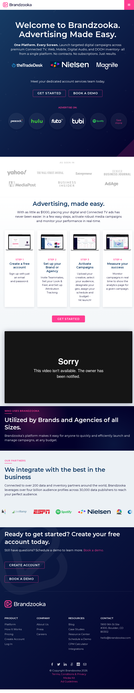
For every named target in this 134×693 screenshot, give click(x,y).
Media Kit (69, 677)
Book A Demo (85, 93)
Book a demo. (94, 550)
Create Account (24, 565)
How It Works (13, 629)
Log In (8, 644)
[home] (17, 5)
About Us (42, 624)
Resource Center (79, 634)
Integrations (76, 648)
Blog (71, 624)
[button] (129, 5)
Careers (42, 634)
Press (40, 629)
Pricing (9, 634)
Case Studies (76, 629)
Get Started (49, 93)
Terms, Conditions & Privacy (69, 674)
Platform (10, 624)
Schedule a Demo (79, 639)
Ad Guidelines (69, 681)
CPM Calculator (78, 644)
